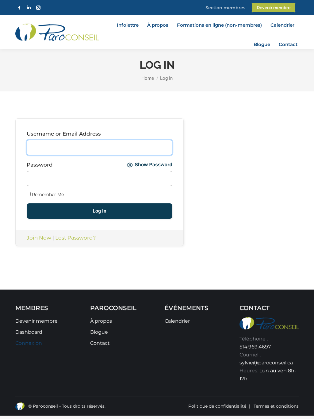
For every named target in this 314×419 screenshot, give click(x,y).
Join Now (39, 238)
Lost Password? (75, 238)
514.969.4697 (255, 347)
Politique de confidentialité (217, 406)
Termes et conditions (276, 406)
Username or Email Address (64, 134)
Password (40, 165)
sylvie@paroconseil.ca (266, 363)
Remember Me (47, 194)
